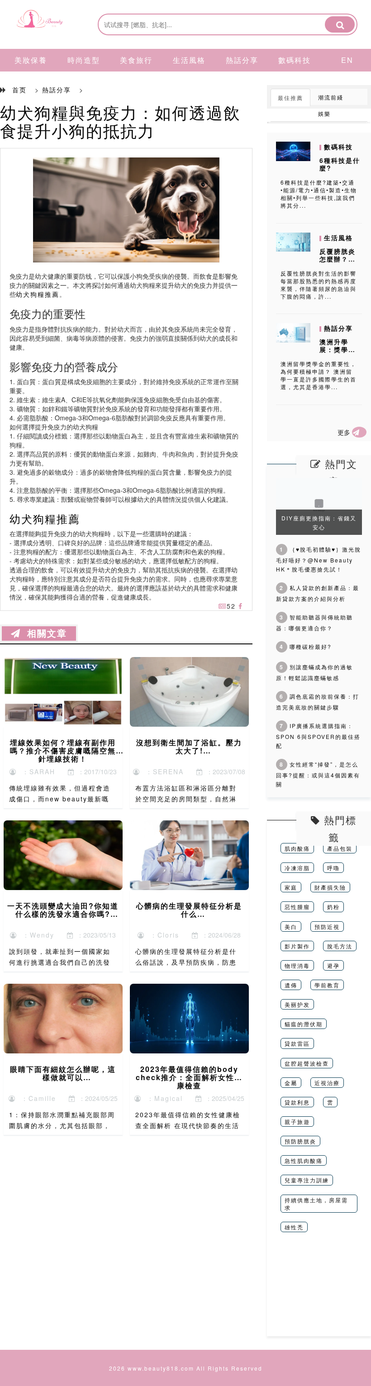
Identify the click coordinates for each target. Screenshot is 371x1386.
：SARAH (36, 771)
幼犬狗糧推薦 (37, 294)
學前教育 (327, 985)
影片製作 (297, 946)
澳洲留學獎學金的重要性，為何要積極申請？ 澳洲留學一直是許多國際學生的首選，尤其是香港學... (319, 375)
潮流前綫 (330, 97)
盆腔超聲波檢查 (307, 1063)
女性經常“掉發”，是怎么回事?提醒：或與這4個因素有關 (318, 774)
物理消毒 (297, 965)
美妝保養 (30, 60)
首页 (19, 89)
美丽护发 (297, 1004)
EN (347, 60)
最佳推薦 (290, 97)
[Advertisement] (319, 1291)
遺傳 (291, 985)
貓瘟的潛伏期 (304, 1024)
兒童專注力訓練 (307, 1180)
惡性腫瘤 (297, 906)
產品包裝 (339, 848)
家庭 (291, 887)
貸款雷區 (297, 1043)
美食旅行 (136, 60)
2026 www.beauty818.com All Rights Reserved (185, 1368)
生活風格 (189, 60)
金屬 (291, 1082)
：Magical (162, 1098)
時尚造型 (83, 60)
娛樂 (324, 113)
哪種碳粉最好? (306, 646)
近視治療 (327, 1082)
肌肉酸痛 (297, 848)
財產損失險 (330, 887)
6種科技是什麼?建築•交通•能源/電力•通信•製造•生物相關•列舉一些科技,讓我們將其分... (319, 193)
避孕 (333, 965)
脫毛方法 (339, 946)
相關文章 (44, 633)
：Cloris (162, 934)
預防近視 (327, 926)
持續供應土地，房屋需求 (316, 1203)
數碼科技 (294, 60)
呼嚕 (333, 868)
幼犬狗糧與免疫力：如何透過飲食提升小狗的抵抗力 (120, 121)
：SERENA (162, 771)
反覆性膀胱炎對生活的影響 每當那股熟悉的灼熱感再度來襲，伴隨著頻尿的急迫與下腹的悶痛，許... (319, 284)
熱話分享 (242, 60)
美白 (291, 926)
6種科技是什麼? (339, 164)
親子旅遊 (297, 1121)
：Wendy (35, 934)
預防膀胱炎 (300, 1141)
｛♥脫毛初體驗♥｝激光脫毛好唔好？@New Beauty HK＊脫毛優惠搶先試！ (318, 559)
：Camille (36, 1098)
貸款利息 (297, 1102)
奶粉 (333, 906)
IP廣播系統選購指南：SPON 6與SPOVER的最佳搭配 (318, 735)
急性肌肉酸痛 (304, 1160)
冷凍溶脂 (297, 868)
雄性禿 (294, 1227)
